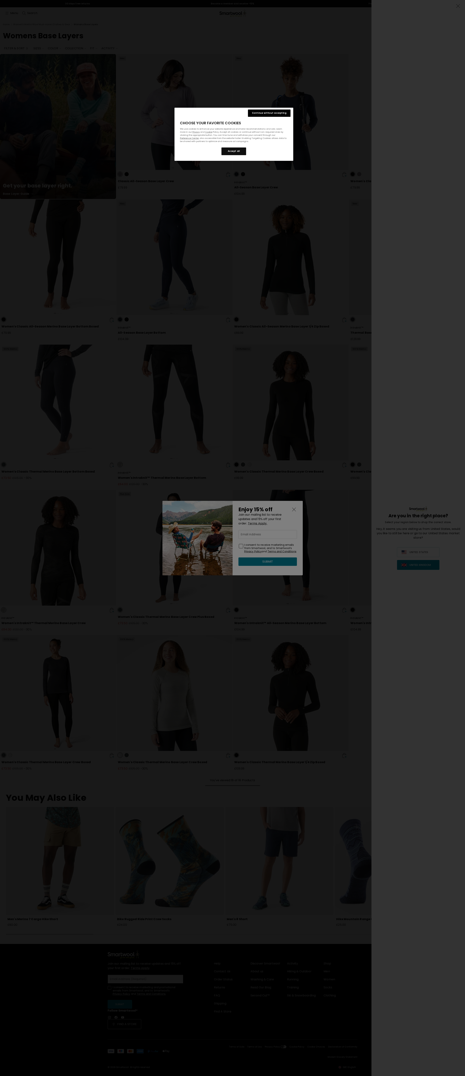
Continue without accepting (269, 113)
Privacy (196, 132)
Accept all (234, 151)
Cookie (208, 132)
